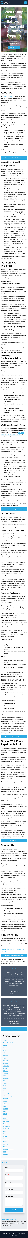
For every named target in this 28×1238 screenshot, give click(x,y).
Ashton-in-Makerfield (8, 1149)
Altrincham (6, 1078)
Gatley (4, 1075)
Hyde (4, 1111)
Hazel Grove (6, 1126)
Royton (5, 1113)
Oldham (5, 1103)
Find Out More (14, 840)
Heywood (5, 1098)
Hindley (5, 1141)
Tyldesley (5, 1083)
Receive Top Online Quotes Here (14, 736)
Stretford (19, 949)
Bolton (4, 1106)
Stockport (5, 1086)
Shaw (4, 1131)
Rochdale (5, 1134)
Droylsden (5, 1068)
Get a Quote (13, 47)
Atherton (5, 1101)
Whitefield (5, 1055)
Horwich (5, 1146)
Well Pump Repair (7, 96)
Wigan (4, 1151)
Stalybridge (6, 1121)
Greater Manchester (10, 949)
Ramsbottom (6, 1139)
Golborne (5, 1144)
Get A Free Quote (14, 1029)
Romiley (5, 1124)
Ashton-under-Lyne (8, 1096)
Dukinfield (5, 1108)
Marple (5, 1136)
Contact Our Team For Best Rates (14, 158)
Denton (5, 1088)
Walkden (5, 1060)
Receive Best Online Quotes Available (14, 509)
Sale (4, 1053)
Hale (4, 1081)
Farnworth (5, 1073)
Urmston (3, 951)
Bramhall (5, 1118)
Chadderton (6, 1093)
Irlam (4, 1058)
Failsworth (6, 1065)
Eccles (3, 949)
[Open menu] (25, 2)
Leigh (4, 1116)
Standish (5, 1154)
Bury (4, 1091)
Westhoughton (7, 1129)
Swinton (24, 949)
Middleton (5, 1070)
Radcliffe (5, 1063)
